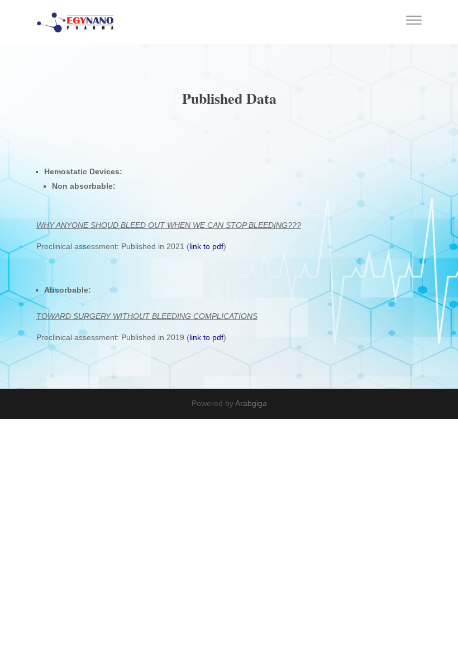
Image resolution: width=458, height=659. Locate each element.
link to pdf (206, 246)
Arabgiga (251, 403)
